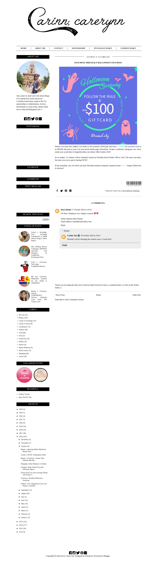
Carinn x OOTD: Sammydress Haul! (33, 455)
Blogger (107, 556)
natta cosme (23, 350)
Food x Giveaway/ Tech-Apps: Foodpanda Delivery (39, 264)
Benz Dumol (66, 210)
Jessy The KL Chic (25, 397)
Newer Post (60, 295)
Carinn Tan (72, 236)
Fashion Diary (128, 48)
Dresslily (120, 146)
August (24, 493)
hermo (21, 345)
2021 (21, 419)
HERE (123, 166)
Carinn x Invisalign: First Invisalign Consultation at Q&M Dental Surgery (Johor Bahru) (39, 236)
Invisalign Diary (103, 48)
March (23, 511)
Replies (67, 231)
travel (21, 356)
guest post (22, 339)
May (23, 504)
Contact (58, 48)
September (25, 490)
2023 (21, 413)
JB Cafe (21, 315)
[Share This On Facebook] (57, 191)
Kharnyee (89, 556)
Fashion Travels (24, 394)
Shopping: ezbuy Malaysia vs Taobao (33, 464)
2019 (21, 426)
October (24, 446)
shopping (22, 353)
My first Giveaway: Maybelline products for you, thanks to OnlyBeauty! (39, 280)
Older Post (136, 295)
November (25, 443)
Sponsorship (78, 48)
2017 (21, 433)
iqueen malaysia (24, 347)
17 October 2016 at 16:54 (82, 210)
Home (24, 48)
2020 (21, 423)
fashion (21, 330)
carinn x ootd (24, 324)
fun (20, 336)
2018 (21, 430)
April (23, 507)
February (24, 514)
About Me (40, 48)
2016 (21, 437)
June (23, 500)
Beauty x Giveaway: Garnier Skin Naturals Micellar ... (32, 459)
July (22, 497)
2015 (21, 522)
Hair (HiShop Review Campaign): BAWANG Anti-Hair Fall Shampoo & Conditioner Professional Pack (39, 252)
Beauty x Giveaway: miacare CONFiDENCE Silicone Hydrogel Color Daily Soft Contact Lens (39, 296)
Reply (63, 225)
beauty (21, 318)
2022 (21, 416)
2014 (21, 525)
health (21, 342)
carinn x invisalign (26, 321)
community (23, 327)
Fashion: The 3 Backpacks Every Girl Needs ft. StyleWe (34, 485)
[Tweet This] (61, 191)
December (25, 439)
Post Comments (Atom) (74, 300)
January (24, 517)
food (20, 333)
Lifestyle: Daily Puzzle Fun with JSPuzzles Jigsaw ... (32, 468)
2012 (21, 532)
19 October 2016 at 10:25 (90, 236)
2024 (21, 409)
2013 (21, 528)
